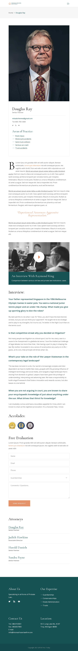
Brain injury (19, 136)
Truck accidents (21, 148)
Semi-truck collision (22, 142)
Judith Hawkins (18, 537)
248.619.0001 (16, 624)
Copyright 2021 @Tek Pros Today (39, 648)
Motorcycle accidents (23, 139)
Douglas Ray (16, 527)
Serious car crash (21, 145)
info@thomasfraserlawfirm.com (20, 632)
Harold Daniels (18, 547)
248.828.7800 (17, 627)
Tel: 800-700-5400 (19, 122)
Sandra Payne (17, 557)
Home (11, 13)
